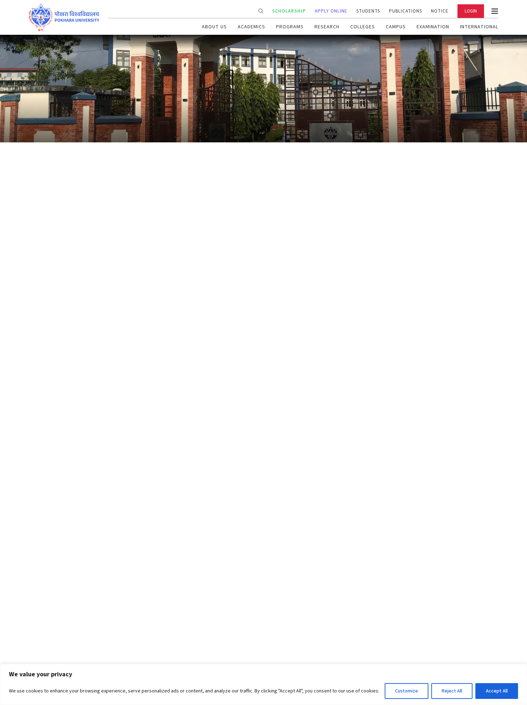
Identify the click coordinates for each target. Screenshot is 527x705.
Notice (439, 11)
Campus (396, 26)
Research (327, 26)
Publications (405, 11)
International (479, 26)
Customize (406, 691)
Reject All (452, 691)
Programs (290, 26)
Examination (433, 26)
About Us (214, 26)
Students (368, 11)
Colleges (362, 26)
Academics (251, 26)
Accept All (497, 691)
